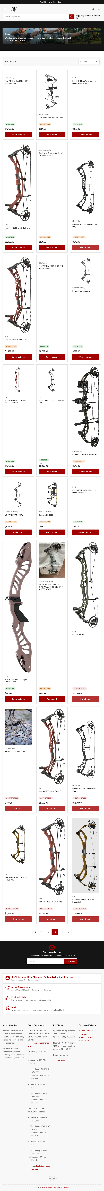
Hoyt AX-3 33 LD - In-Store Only (51, 791)
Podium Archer (47, 1188)
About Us (85, 1041)
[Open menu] (5, 9)
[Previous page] (35, 932)
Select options (18, 134)
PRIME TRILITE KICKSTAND (15, 751)
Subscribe (70, 961)
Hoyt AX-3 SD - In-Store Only (16, 340)
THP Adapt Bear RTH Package (51, 117)
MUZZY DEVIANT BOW (14, 515)
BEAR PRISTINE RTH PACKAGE (84, 454)
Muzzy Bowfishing (11, 512)
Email (13, 980)
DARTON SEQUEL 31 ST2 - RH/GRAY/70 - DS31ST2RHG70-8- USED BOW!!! (51, 587)
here (50, 1000)
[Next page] (69, 932)
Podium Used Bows (46, 581)
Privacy (84, 1034)
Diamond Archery (45, 512)
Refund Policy (87, 1037)
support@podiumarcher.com (88, 16)
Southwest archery (45, 150)
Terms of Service (88, 1031)
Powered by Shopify (61, 1188)
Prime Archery (10, 748)
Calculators (46, 990)
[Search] (71, 17)
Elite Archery (9, 78)
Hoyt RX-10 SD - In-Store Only (50, 902)
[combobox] (39, 16)
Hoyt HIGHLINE (78, 635)
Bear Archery (43, 114)
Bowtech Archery (78, 288)
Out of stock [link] (85, 247)
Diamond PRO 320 (46, 515)
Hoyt (74, 78)
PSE (6, 397)
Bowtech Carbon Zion (81, 291)
